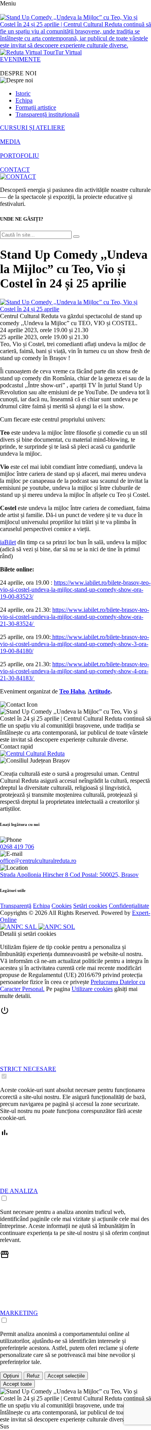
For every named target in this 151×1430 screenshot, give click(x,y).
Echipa (24, 100)
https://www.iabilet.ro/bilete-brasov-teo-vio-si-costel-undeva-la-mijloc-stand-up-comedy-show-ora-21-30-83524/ (74, 616)
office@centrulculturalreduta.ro (38, 860)
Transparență (15, 905)
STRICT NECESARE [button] (28, 1069)
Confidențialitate (129, 905)
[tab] (75, 1043)
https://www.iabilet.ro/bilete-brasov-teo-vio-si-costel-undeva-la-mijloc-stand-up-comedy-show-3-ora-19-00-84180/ (74, 644)
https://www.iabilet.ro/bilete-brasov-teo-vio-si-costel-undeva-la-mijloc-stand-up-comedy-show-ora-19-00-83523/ (75, 589)
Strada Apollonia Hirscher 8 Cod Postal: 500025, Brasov (69, 874)
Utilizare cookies (92, 989)
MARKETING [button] (19, 1313)
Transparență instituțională (47, 114)
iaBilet (8, 542)
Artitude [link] (99, 691)
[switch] (4, 1076)
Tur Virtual (68, 52)
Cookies (61, 905)
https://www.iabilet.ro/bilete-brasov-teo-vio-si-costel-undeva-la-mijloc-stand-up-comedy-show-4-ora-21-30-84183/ (74, 671)
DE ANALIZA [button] (19, 1191)
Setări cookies (90, 905)
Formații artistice (35, 107)
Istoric (23, 93)
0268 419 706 (17, 846)
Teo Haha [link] (72, 691)
